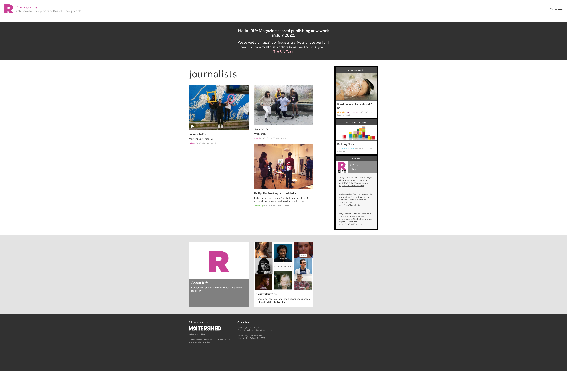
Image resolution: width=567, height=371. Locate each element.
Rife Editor (214, 143)
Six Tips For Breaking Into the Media (275, 193)
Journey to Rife (198, 134)
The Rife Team (283, 51)
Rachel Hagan (283, 205)
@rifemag (354, 167)
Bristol (192, 143)
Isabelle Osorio (344, 115)
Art (338, 148)
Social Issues (352, 112)
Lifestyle (341, 112)
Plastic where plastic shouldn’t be (355, 106)
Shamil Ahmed (280, 138)
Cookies (201, 334)
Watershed (205, 328)
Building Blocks (346, 144)
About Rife (199, 282)
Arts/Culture (348, 148)
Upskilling (258, 205)
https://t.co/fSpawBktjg (349, 205)
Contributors (266, 294)
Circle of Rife (261, 129)
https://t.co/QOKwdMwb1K (351, 185)
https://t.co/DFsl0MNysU (350, 224)
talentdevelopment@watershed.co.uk (257, 330)
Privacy (192, 334)
